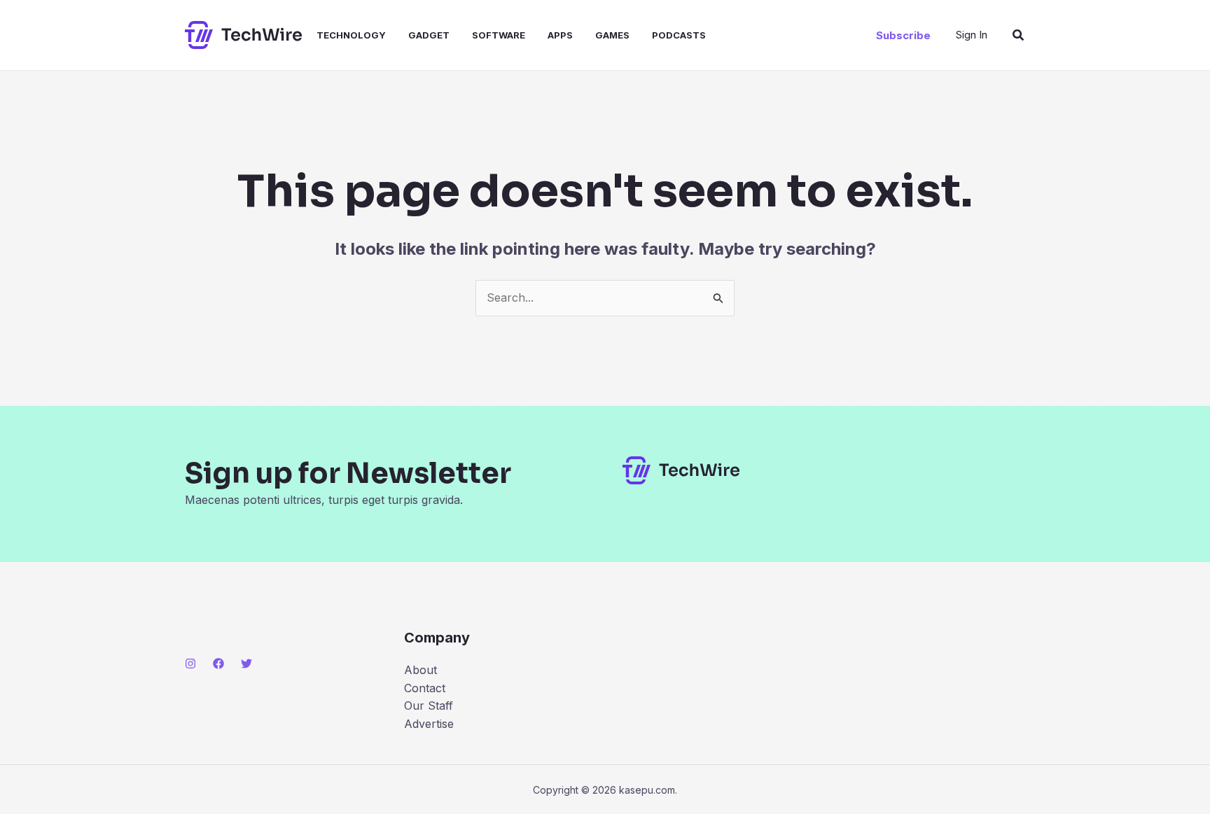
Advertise (429, 724)
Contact (424, 688)
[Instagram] (190, 663)
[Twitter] (246, 663)
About (420, 670)
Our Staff (428, 706)
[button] (903, 35)
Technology (351, 35)
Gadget (429, 35)
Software (498, 35)
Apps (560, 35)
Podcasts (679, 35)
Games (612, 35)
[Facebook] (218, 663)
